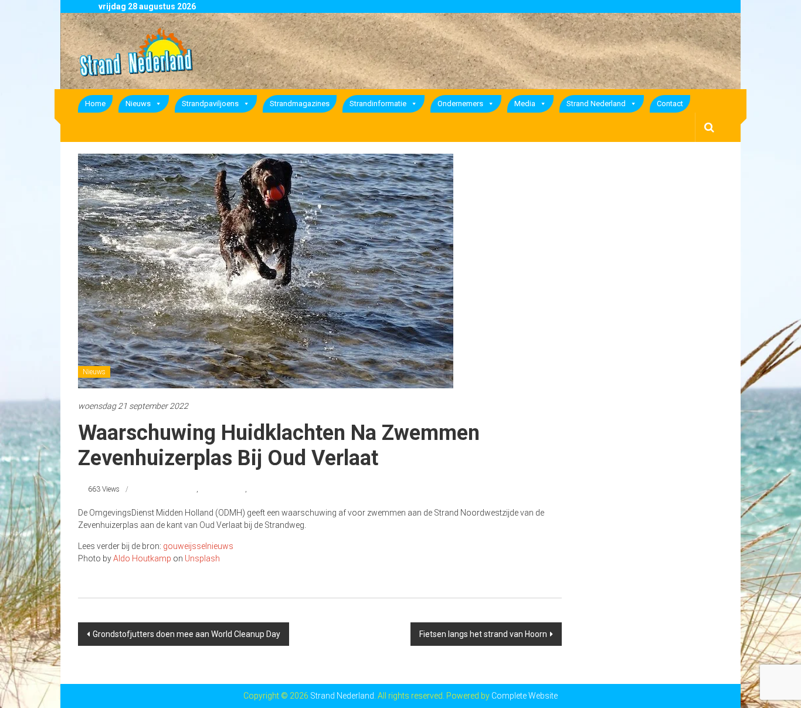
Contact (670, 103)
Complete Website (524, 695)
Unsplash (202, 558)
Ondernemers (460, 103)
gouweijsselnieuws (198, 546)
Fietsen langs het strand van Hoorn (483, 634)
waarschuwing (222, 489)
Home (95, 103)
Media (524, 103)
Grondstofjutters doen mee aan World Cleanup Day (186, 634)
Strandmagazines (300, 103)
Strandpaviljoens (210, 103)
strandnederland (171, 489)
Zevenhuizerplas (273, 489)
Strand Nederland (596, 103)
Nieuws (138, 103)
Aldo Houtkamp (142, 558)
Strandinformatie (377, 103)
